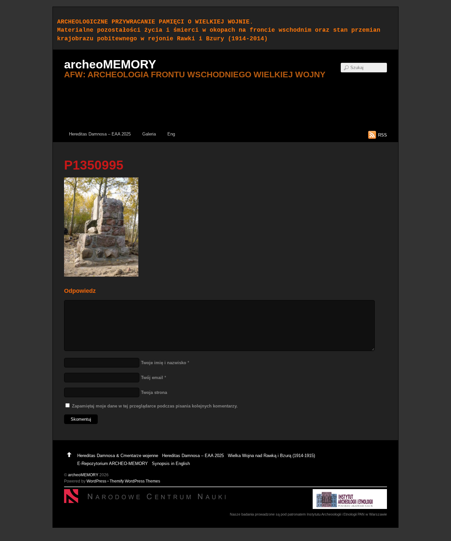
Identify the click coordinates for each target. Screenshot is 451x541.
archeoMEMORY (83, 475)
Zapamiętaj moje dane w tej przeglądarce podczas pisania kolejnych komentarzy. (155, 406)
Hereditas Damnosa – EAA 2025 (100, 134)
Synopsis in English (171, 463)
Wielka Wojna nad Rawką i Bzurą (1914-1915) (271, 455)
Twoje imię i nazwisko (163, 362)
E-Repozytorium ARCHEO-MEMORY (112, 463)
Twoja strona (154, 392)
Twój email (152, 377)
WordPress (96, 481)
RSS (382, 135)
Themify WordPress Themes (135, 481)
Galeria (149, 134)
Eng (171, 134)
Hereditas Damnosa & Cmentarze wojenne (117, 455)
